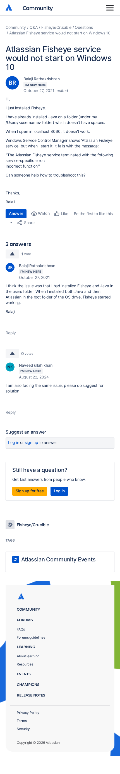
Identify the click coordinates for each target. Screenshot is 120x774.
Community (38, 8)
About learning (28, 656)
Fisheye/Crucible (56, 27)
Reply (11, 332)
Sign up (31, 442)
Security (23, 729)
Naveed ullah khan (35, 365)
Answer (16, 213)
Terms (22, 721)
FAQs (21, 629)
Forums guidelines (31, 637)
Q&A (34, 27)
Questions (84, 27)
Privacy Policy (28, 713)
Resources (25, 664)
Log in (13, 442)
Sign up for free (30, 490)
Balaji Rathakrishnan (41, 78)
